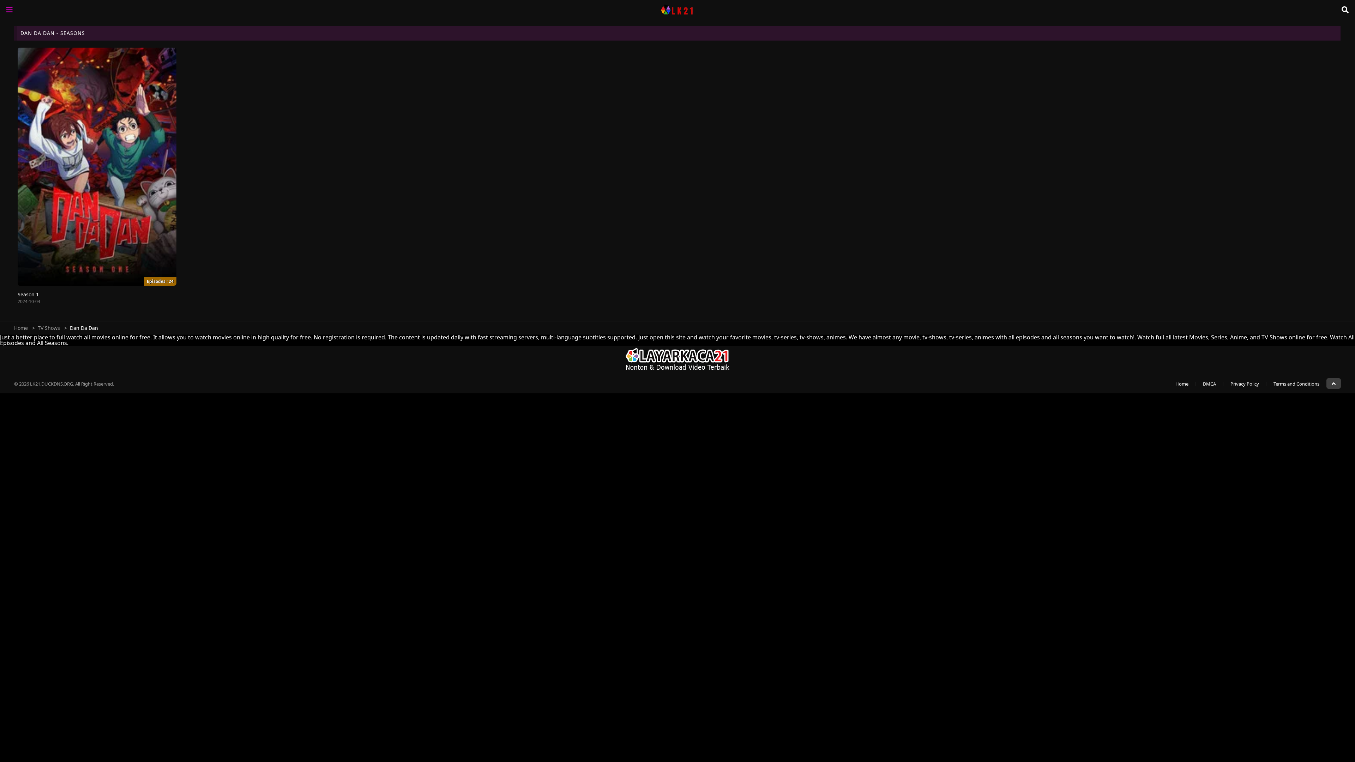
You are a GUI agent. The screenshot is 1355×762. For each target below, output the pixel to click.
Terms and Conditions (1296, 384)
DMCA (1209, 384)
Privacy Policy (1244, 384)
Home (21, 328)
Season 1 (28, 294)
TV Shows (49, 328)
